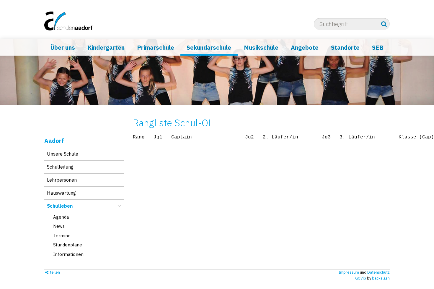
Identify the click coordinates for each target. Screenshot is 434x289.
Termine (62, 235)
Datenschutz (378, 272)
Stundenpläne (67, 245)
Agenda (61, 217)
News (59, 226)
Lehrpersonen (62, 180)
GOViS (360, 278)
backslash (381, 278)
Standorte (345, 47)
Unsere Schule (62, 154)
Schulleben (60, 206)
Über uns (62, 47)
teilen (54, 272)
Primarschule (155, 47)
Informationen (68, 254)
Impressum (349, 272)
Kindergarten (106, 47)
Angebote (305, 47)
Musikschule (261, 47)
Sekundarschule (209, 47)
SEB (378, 47)
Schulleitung (60, 167)
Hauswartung (61, 193)
